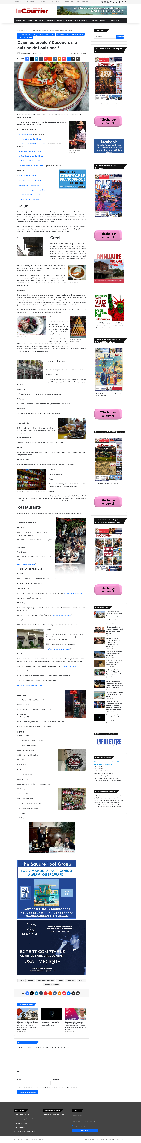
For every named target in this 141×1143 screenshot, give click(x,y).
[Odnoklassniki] (59, 59)
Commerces (49, 20)
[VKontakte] (55, 59)
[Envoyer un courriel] (29, 53)
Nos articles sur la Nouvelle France (30, 195)
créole (31, 980)
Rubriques (38, 20)
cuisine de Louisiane (46, 980)
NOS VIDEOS (95, 2)
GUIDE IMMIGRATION (53, 2)
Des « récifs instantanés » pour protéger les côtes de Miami (114, 694)
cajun (22, 980)
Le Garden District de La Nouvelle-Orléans (33, 144)
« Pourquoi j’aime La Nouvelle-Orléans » (32, 166)
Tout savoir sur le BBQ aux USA (29, 185)
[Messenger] (69, 59)
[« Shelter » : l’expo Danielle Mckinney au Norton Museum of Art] (99, 663)
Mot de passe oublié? (90, 1121)
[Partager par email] (73, 59)
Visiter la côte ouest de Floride (104, 773)
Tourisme (114, 20)
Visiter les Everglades (101, 770)
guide (60, 980)
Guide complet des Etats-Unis (29, 199)
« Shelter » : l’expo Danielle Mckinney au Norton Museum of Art (114, 663)
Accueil (18, 20)
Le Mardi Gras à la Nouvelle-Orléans (31, 156)
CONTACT (123, 1139)
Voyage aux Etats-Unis (25, 37)
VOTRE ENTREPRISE (82, 2)
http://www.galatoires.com (26, 564)
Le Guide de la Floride (112, 1139)
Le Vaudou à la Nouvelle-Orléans (30, 151)
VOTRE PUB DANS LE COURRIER (25, 2)
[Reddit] (50, 59)
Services (60, 20)
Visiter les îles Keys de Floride (104, 776)
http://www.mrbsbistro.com (62, 615)
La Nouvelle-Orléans (25, 134)
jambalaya (71, 980)
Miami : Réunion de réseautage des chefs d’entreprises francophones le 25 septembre (113, 642)
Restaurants (104, 20)
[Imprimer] (78, 59)
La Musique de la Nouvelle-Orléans (30, 161)
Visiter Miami (99, 766)
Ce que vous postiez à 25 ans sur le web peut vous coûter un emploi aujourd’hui (51, 1023)
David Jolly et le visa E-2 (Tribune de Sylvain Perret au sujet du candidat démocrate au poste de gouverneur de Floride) (114, 705)
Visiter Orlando (99, 768)
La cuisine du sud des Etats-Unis (30, 180)
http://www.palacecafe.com (73, 593)
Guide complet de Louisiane (28, 175)
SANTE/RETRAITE (68, 2)
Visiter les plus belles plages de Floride (107, 778)
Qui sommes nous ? (21, 1127)
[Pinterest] (46, 59)
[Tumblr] (41, 59)
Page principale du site (22, 1114)
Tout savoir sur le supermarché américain (33, 190)
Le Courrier (27, 20)
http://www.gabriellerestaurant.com (58, 649)
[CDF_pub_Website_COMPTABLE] (72, 188)
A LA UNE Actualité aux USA (32, 30)
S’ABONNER (41, 2)
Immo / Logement (80, 20)
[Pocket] (64, 59)
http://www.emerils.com (70, 666)
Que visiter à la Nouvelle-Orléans (30, 139)
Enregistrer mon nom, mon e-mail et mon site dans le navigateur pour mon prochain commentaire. (49, 1087)
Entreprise (93, 20)
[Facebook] (27, 59)
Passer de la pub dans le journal (25, 1131)
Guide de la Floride (21, 1123)
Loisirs (68, 20)
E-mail (19, 1079)
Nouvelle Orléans (52, 985)
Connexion (85, 1130)
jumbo (82, 980)
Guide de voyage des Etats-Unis (25, 1119)
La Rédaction (24, 53)
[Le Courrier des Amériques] (32, 11)
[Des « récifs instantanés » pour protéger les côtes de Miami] (99, 695)
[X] (32, 59)
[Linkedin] (36, 59)
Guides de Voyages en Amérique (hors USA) (70, 34)
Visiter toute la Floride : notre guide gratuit (108, 780)
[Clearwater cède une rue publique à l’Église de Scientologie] (99, 654)
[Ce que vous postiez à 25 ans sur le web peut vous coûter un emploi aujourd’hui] (51, 1014)
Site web (56, 1079)
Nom (19, 1071)
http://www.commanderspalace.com (29, 685)
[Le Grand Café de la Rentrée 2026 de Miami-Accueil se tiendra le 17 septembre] (99, 672)
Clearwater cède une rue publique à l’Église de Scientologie (114, 653)
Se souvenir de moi (79, 1126)
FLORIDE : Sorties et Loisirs (46, 34)
